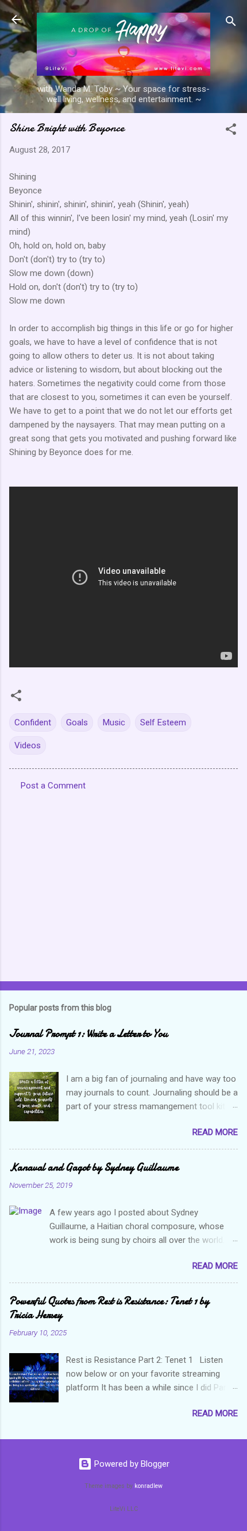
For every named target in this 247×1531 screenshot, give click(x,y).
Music (114, 722)
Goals (77, 722)
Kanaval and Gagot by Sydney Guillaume (94, 1167)
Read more (215, 1132)
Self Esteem (163, 722)
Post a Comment (53, 785)
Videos (27, 745)
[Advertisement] (123, 882)
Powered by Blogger (130, 1464)
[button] (231, 131)
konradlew (148, 1486)
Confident (32, 722)
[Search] (231, 23)
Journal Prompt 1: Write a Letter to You (88, 1034)
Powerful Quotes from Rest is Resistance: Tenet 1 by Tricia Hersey (109, 1308)
